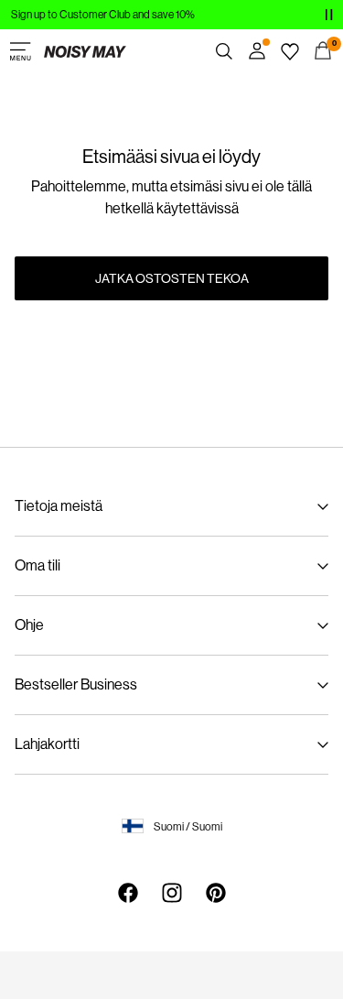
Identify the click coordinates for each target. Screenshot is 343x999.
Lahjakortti (47, 744)
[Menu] (20, 51)
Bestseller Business (76, 684)
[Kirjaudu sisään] (257, 51)
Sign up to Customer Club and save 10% (103, 14)
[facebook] (128, 892)
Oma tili (37, 565)
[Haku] (224, 51)
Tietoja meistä (58, 506)
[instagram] (172, 892)
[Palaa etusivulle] (85, 51)
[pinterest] (215, 892)
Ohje (29, 625)
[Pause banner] (328, 14)
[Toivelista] (289, 51)
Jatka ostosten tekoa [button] (172, 278)
